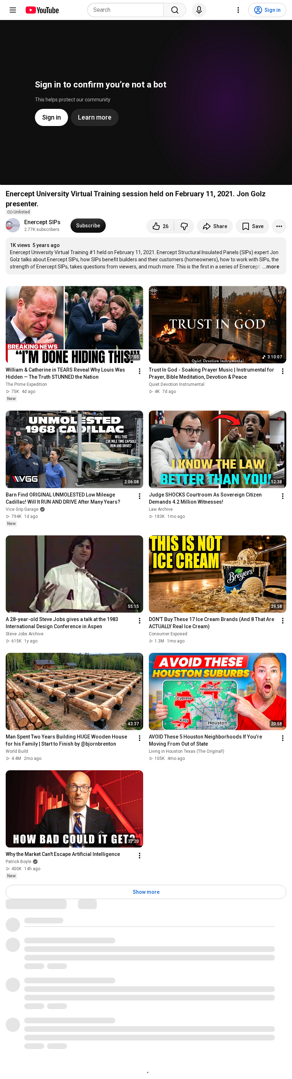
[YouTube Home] (42, 10)
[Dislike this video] (184, 226)
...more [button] (270, 266)
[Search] (174, 10)
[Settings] (238, 10)
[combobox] (127, 10)
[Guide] (13, 10)
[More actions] (279, 226)
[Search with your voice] (199, 10)
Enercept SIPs (43, 222)
